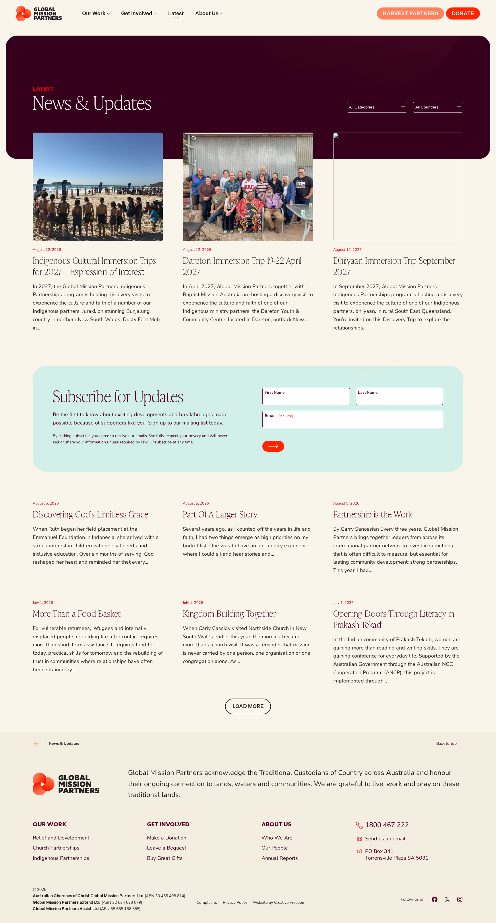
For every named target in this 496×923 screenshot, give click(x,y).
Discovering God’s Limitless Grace (90, 514)
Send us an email (385, 838)
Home (36, 743)
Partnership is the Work (372, 514)
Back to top (446, 743)
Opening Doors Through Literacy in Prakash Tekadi (394, 619)
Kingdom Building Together (229, 613)
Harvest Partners (410, 13)
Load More (248, 706)
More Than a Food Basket (77, 613)
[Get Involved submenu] (155, 13)
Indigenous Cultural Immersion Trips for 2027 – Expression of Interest (94, 266)
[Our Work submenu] (108, 13)
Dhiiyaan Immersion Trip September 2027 (394, 266)
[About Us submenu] (220, 13)
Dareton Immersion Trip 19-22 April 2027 (242, 266)
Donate (463, 13)
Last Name (368, 392)
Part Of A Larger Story (220, 514)
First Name (275, 392)
